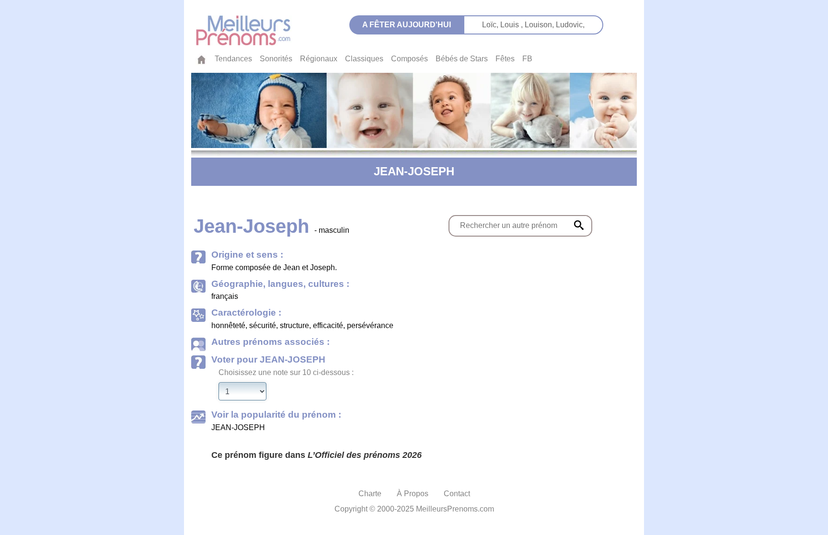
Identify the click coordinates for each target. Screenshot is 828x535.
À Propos (412, 493)
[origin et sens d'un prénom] (578, 225)
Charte (369, 493)
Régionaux (318, 59)
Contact (457, 493)
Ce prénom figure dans (316, 455)
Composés (409, 59)
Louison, (540, 25)
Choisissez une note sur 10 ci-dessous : (286, 372)
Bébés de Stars (462, 59)
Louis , (512, 25)
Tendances (233, 59)
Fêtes (505, 59)
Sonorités (276, 59)
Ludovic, (570, 25)
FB (527, 59)
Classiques (364, 59)
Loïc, (491, 25)
